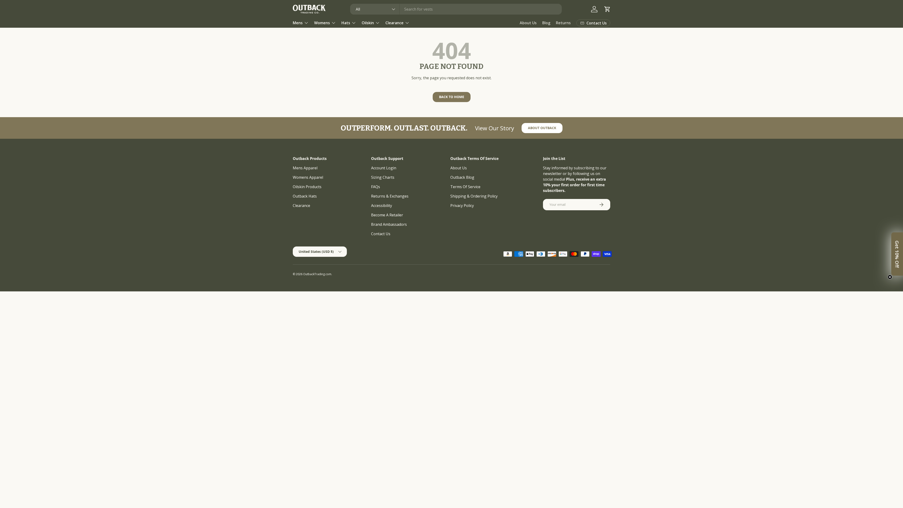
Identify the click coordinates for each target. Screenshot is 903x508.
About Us (528, 22)
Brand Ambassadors (389, 224)
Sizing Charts (382, 177)
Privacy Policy (462, 205)
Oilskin (368, 22)
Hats (345, 22)
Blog (546, 22)
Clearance (394, 22)
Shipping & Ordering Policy (474, 196)
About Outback (542, 128)
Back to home (451, 97)
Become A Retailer (387, 215)
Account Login (383, 168)
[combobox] (456, 9)
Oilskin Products (307, 186)
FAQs (375, 186)
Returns (563, 22)
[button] (607, 9)
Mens (298, 22)
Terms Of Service (465, 186)
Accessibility (381, 205)
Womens (322, 22)
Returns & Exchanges (389, 196)
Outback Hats (305, 196)
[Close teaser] (889, 277)
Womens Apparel (308, 177)
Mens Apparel (305, 168)
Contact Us (380, 233)
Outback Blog (462, 177)
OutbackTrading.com (317, 274)
